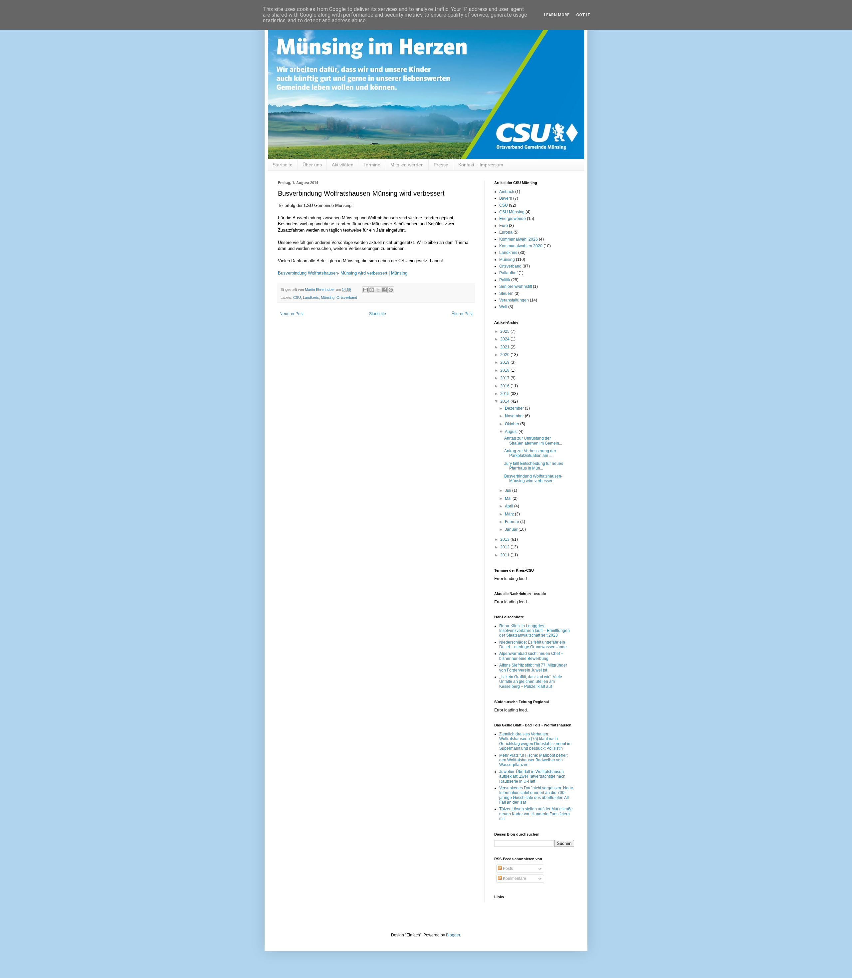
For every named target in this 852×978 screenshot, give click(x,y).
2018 (505, 370)
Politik (504, 280)
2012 (505, 547)
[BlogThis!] (371, 290)
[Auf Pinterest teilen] (390, 290)
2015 (505, 393)
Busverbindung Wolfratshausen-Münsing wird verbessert (533, 478)
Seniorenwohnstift (515, 286)
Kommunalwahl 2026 (518, 239)
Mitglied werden (407, 164)
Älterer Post (462, 313)
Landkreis (311, 297)
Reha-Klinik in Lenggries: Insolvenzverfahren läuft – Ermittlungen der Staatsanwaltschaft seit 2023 (534, 631)
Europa (506, 232)
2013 (505, 539)
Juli (508, 490)
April (509, 506)
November (515, 416)
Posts (507, 868)
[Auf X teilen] (378, 290)
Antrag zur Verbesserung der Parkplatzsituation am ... (530, 453)
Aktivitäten (342, 164)
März (510, 514)
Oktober (512, 424)
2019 (505, 362)
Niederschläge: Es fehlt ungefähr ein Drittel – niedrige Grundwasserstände (533, 644)
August (512, 431)
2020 (505, 354)
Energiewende (512, 218)
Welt (503, 306)
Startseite (283, 164)
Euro (503, 225)
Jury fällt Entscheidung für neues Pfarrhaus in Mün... (533, 466)
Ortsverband (346, 297)
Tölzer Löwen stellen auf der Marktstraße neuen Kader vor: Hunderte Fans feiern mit (536, 814)
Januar (512, 529)
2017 (505, 378)
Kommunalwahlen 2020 (520, 246)
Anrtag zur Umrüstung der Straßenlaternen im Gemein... (533, 440)
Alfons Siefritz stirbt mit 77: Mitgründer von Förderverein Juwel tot (533, 667)
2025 (505, 331)
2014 (505, 401)
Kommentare (514, 878)
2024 (505, 339)
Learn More (556, 15)
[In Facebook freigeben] (384, 290)
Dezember (515, 408)
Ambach (506, 191)
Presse (441, 164)
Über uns (312, 164)
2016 (505, 386)
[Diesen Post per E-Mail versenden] (365, 290)
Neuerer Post (292, 313)
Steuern (506, 293)
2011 (505, 555)
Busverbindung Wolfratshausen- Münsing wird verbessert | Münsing (342, 273)
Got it (583, 15)
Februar (512, 521)
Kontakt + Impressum (480, 164)
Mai (509, 498)
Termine (371, 164)
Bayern (505, 198)
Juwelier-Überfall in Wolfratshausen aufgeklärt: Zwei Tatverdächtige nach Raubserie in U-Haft (532, 776)
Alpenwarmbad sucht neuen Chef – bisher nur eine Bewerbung (531, 656)
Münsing (327, 297)
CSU (297, 297)
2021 (505, 347)
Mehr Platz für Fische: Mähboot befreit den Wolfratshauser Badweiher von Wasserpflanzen (533, 760)
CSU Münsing (512, 212)
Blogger (453, 935)
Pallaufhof (508, 273)
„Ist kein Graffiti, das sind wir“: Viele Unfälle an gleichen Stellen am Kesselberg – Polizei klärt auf (530, 682)
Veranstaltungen (514, 300)
